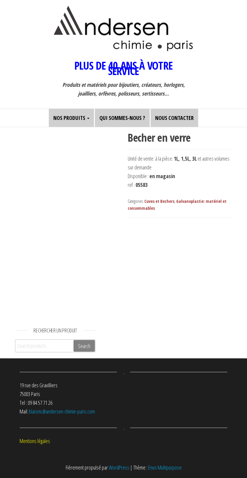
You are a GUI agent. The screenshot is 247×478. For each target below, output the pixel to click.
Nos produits (69, 117)
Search (84, 346)
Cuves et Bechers (159, 201)
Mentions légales (35, 441)
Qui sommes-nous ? (122, 117)
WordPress (119, 467)
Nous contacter (174, 117)
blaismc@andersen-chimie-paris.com (62, 411)
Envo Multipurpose (165, 467)
